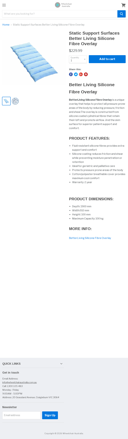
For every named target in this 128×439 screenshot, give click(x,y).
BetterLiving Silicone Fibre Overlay (90, 238)
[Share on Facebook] (71, 74)
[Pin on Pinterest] (86, 74)
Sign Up (50, 415)
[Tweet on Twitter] (76, 74)
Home (6, 24)
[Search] (121, 13)
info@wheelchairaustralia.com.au (19, 382)
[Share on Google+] (81, 74)
